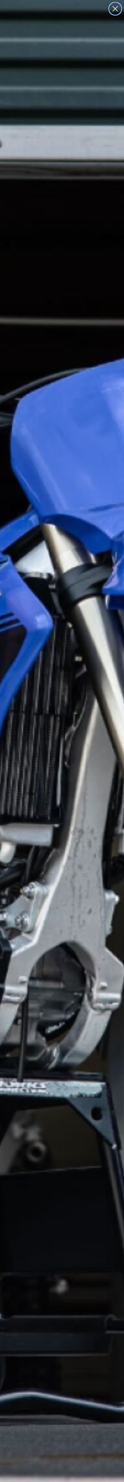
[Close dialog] (115, 9)
